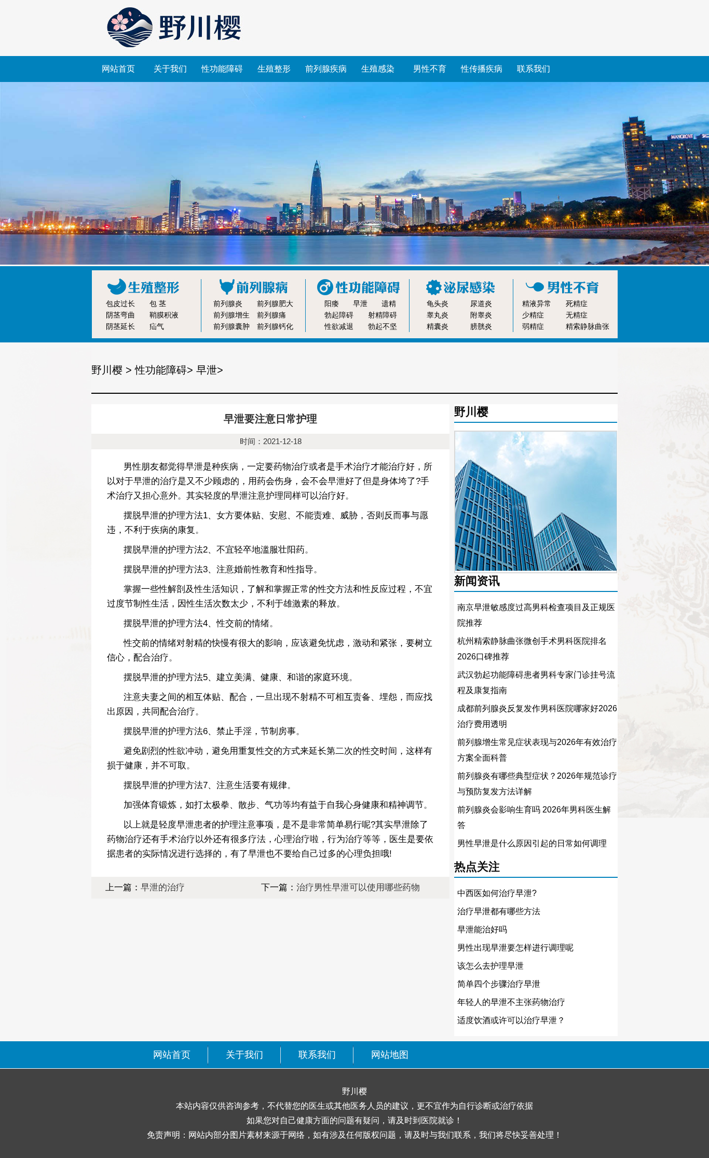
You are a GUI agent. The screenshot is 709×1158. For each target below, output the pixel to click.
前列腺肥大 (275, 303)
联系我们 (533, 68)
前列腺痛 (271, 315)
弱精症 (533, 326)
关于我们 (170, 68)
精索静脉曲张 (587, 326)
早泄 (360, 303)
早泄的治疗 (163, 887)
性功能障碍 (222, 68)
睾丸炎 (437, 315)
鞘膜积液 (164, 315)
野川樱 (106, 370)
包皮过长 (120, 303)
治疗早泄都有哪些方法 (498, 911)
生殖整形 (274, 68)
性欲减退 (338, 326)
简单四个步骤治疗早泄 (498, 984)
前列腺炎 (227, 303)
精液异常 (536, 303)
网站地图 (389, 1055)
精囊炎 (437, 326)
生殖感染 (377, 68)
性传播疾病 (481, 68)
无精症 (577, 315)
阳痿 (331, 303)
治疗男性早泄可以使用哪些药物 (358, 887)
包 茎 (157, 303)
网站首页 (118, 68)
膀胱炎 (481, 326)
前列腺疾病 (326, 68)
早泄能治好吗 (482, 929)
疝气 (156, 326)
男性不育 (429, 68)
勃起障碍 (338, 315)
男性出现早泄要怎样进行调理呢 (515, 947)
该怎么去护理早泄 (490, 965)
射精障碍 (382, 315)
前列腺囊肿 (231, 326)
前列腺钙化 (275, 326)
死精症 (577, 303)
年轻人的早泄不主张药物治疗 (511, 1002)
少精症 (533, 315)
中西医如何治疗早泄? (497, 893)
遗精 (388, 303)
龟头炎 (437, 303)
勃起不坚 (382, 326)
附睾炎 (481, 315)
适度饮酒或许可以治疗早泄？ (511, 1020)
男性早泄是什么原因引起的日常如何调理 (532, 843)
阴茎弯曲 (120, 315)
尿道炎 (481, 303)
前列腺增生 (231, 315)
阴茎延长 (120, 326)
